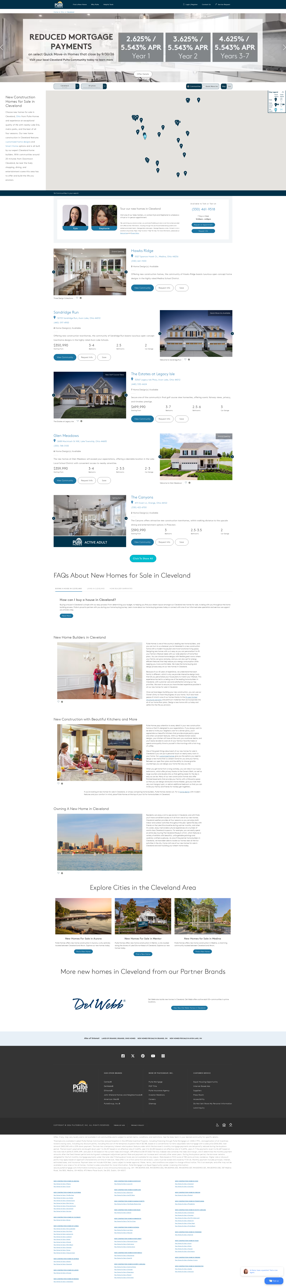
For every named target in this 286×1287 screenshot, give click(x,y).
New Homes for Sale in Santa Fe (123, 1258)
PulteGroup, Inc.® (112, 1103)
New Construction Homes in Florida (66, 1226)
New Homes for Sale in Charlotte (123, 1269)
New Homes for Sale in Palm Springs (64, 1203)
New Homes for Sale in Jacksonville (63, 1234)
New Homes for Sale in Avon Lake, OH (186, 1038)
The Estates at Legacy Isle (153, 373)
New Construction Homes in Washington (189, 1266)
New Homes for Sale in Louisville (123, 1184)
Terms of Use (119, 1125)
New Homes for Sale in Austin (183, 1243)
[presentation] (1, 47)
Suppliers (197, 1090)
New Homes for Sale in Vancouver (184, 1271)
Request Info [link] (203, 231)
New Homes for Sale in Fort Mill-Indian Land (187, 1218)
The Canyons (142, 497)
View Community (142, 288)
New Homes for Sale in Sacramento (63, 1208)
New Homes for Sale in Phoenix (62, 1184)
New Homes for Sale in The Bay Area (64, 1195)
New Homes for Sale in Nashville (184, 1234)
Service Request (224, 4)
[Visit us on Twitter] (133, 1056)
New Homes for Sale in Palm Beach (63, 1244)
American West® (111, 1099)
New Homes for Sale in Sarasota (62, 1247)
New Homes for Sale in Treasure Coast (64, 1253)
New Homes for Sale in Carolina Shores (125, 1267)
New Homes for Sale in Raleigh (122, 1275)
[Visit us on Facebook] (123, 1056)
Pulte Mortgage (155, 1082)
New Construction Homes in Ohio (186, 1181)
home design (185, 792)
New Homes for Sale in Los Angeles (63, 1198)
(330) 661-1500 (138, 261)
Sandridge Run (66, 312)
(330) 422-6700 (139, 507)
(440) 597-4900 (61, 322)
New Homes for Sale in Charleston (184, 1212)
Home (56, 12)
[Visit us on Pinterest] (143, 1056)
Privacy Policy (137, 1125)
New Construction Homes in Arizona (66, 1181)
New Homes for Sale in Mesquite (123, 1232)
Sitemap (152, 1103)
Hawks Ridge (142, 250)
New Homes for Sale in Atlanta (62, 1261)
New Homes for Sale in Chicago (62, 1273)
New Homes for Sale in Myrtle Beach (185, 1226)
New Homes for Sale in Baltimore (123, 1192)
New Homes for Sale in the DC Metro (124, 1195)
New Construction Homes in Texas (187, 1240)
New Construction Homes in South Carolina (190, 1210)
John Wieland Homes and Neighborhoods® (123, 1095)
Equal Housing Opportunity (205, 1082)
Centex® (108, 1082)
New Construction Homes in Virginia (187, 1257)
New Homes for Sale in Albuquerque (124, 1255)
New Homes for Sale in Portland (183, 1195)
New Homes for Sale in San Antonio (185, 1251)
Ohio (62, 12)
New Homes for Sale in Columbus (184, 1186)
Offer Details (143, 74)
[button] (80, 4)
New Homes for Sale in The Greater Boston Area (127, 1204)
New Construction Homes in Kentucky (127, 1181)
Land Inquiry (199, 1108)
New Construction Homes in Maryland (127, 1190)
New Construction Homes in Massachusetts (129, 1201)
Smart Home (12, 146)
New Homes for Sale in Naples (62, 1239)
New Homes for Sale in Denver (62, 1220)
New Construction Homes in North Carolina (129, 1264)
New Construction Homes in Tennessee (188, 1232)
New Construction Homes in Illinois (66, 1270)
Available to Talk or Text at (203, 204)
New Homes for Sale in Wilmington (124, 1277)
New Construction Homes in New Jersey (127, 1238)
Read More (66, 616)
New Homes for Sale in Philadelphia (185, 1204)
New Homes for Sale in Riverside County (65, 1206)
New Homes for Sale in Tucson (62, 1186)
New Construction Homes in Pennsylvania (189, 1201)
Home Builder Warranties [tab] (121, 589)
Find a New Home (83, 951)
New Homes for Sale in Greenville (184, 1220)
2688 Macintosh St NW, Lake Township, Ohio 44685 (82, 441)
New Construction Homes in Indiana (66, 1279)
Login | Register (192, 4)
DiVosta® (108, 1090)
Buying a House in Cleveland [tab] (68, 589)
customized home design (18, 141)
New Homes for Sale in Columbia (184, 1215)
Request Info (164, 288)
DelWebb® (108, 1086)
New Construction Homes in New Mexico (128, 1253)
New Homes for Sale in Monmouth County (125, 1241)
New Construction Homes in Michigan (127, 1210)
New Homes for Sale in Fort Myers (63, 1231)
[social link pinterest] (81, 298)
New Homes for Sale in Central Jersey (124, 1246)
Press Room (198, 1095)
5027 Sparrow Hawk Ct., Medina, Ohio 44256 (156, 256)
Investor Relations (157, 1095)
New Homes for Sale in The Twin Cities (125, 1221)
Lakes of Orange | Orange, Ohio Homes (118, 1038)
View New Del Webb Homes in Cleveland (189, 1008)
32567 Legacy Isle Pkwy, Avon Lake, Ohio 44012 (157, 379)
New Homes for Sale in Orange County (64, 1200)
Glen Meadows (66, 435)
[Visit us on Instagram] (163, 1056)
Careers (152, 1099)
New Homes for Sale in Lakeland (63, 1236)
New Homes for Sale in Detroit (122, 1212)
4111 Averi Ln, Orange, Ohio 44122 (151, 503)
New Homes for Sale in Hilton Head (185, 1223)
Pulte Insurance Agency (159, 1090)
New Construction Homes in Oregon (187, 1192)
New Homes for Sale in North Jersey (124, 1244)
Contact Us (206, 4)
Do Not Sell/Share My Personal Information (212, 1103)
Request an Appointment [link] (203, 225)
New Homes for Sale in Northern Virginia (186, 1260)
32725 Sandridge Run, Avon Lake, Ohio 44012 (79, 318)
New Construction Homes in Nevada (126, 1227)
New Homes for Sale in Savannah (63, 1264)
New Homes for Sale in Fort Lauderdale (64, 1228)
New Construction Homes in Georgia (66, 1259)
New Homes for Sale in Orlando (62, 1242)
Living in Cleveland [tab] (95, 589)
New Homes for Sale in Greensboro (124, 1272)
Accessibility (198, 1099)
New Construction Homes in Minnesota (127, 1218)
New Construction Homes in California (67, 1192)
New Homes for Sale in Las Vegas (123, 1230)
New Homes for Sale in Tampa (62, 1250)
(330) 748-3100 (61, 445)
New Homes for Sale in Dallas (183, 1246)
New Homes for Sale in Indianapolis (63, 1281)
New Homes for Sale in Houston (184, 1249)
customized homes (166, 756)
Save (182, 288)
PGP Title (153, 1086)
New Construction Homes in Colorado (67, 1217)
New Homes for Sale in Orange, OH (152, 1038)
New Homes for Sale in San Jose (62, 1211)
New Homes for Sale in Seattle (183, 1269)
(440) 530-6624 (139, 384)
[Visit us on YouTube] (153, 1056)
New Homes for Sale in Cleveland (184, 1184)
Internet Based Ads (201, 1086)
